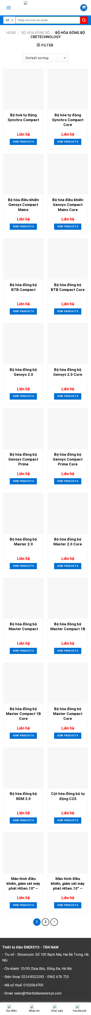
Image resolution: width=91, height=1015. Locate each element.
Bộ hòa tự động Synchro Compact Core (67, 120)
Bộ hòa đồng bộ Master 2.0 (23, 541)
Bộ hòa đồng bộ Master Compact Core (67, 714)
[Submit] (84, 20)
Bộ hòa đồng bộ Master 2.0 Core (67, 541)
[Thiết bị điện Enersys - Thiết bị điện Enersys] (47, 7)
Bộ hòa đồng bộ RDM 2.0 (23, 796)
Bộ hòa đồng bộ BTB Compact (23, 287)
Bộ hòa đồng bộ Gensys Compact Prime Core (68, 459)
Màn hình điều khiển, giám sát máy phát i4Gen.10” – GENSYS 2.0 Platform (68, 884)
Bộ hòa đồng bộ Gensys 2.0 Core (67, 372)
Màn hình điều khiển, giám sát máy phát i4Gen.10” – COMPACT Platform (23, 884)
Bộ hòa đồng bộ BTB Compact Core (68, 287)
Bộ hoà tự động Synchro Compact (23, 117)
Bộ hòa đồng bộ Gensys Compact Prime (23, 459)
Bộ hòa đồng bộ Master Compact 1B (67, 626)
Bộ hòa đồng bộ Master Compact (23, 626)
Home (11, 33)
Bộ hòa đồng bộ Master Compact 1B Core (23, 714)
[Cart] (83, 7)
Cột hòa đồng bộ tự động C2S (68, 796)
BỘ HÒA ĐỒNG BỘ (35, 33)
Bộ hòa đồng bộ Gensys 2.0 (23, 372)
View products (23, 141)
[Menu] (8, 7)
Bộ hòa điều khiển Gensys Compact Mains (23, 205)
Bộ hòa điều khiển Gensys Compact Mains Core (67, 205)
